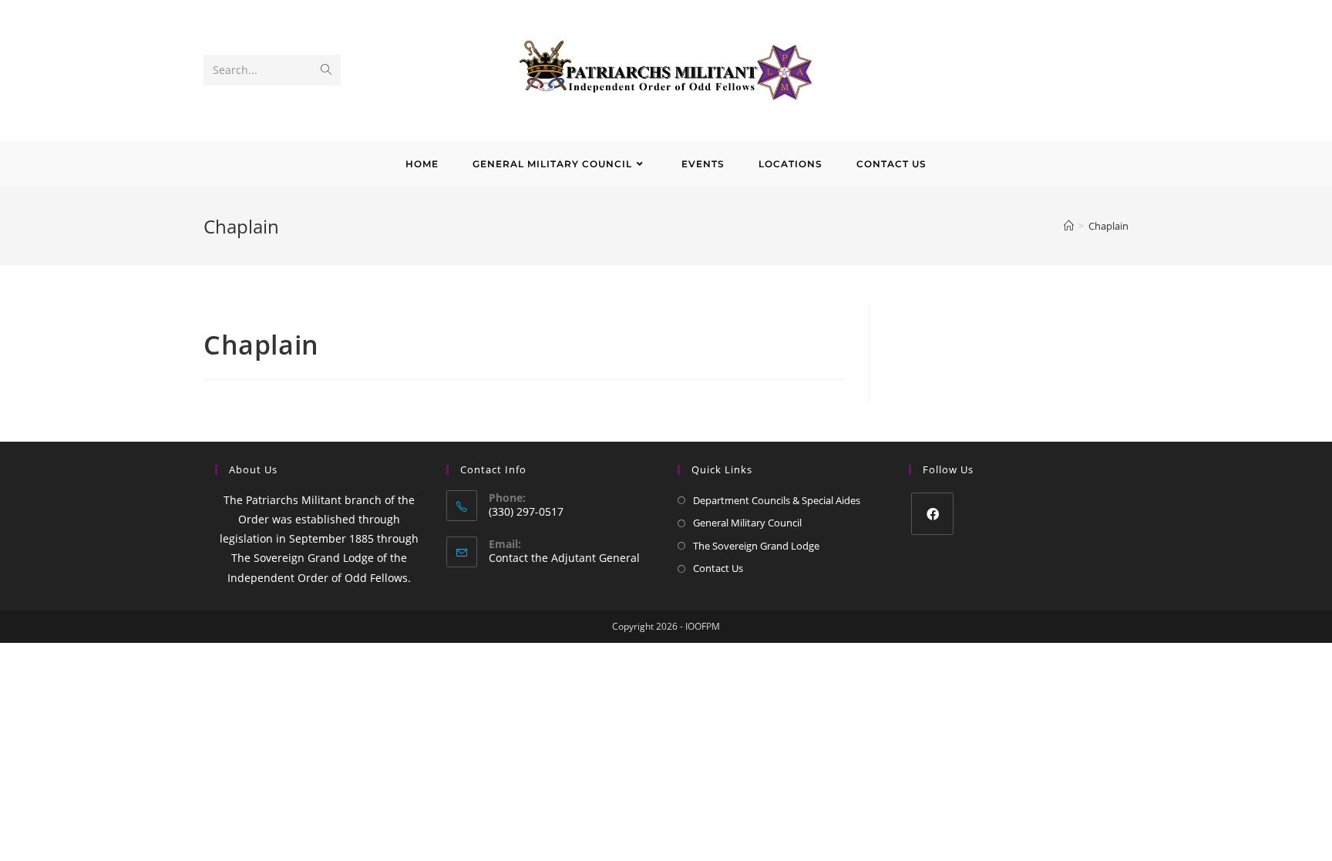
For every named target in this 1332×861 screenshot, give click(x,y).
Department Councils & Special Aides (776, 500)
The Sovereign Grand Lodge (756, 546)
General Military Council (747, 523)
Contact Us (718, 568)
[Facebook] (932, 514)
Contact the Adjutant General (564, 557)
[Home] (1069, 226)
